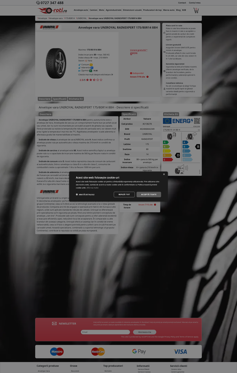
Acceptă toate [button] (148, 194)
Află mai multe (93, 187)
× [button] (164, 174)
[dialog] (118, 186)
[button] (85, 194)
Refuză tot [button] (124, 194)
